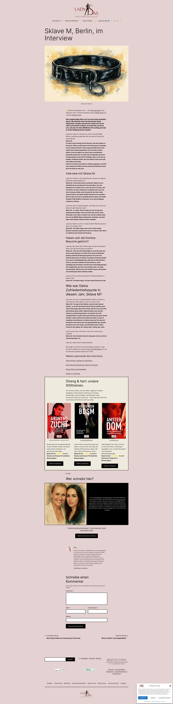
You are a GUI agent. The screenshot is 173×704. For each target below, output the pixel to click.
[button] (170, 686)
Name (68, 607)
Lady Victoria (108, 497)
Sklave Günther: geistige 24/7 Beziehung (79, 361)
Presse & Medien (120, 669)
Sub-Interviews (95, 110)
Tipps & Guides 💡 (88, 21)
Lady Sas (98, 497)
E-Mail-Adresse (93, 607)
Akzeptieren (143, 697)
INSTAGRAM (84, 658)
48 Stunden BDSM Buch (86, 440)
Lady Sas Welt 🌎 (104, 21)
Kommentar (70, 591)
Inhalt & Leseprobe (55, 463)
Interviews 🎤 (56, 21)
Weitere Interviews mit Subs (86, 536)
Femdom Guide (76, 115)
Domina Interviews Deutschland (78, 528)
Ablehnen (153, 697)
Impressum (163, 701)
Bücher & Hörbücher (71, 21)
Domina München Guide (97, 528)
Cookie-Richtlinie (147, 701)
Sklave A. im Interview (73, 373)
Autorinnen (120, 499)
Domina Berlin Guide (86, 530)
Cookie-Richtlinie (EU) (120, 671)
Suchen (70, 659)
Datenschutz (109, 671)
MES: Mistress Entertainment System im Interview (82, 365)
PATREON (98, 658)
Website (68, 616)
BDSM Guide (99, 113)
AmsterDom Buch (113, 440)
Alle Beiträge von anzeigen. (81, 568)
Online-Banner (117, 673)
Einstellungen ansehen (164, 697)
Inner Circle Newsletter (94, 349)
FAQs (69, 473)
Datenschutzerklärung (156, 701)
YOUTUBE (92, 658)
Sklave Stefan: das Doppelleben (76, 369)
